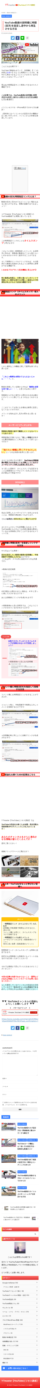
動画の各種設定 (7, 1035)
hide (23, 168)
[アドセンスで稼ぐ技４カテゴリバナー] (29, 865)
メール (5, 1086)
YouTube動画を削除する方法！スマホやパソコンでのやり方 (26, 1178)
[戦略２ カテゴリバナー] (29, 876)
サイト (4, 1094)
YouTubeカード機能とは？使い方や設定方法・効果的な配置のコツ (26, 1146)
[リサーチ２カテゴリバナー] (10, 865)
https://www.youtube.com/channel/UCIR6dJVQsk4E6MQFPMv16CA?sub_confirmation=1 (20, 1020)
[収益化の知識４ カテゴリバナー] (10, 876)
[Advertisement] (20, 145)
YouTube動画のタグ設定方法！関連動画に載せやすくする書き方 (26, 1130)
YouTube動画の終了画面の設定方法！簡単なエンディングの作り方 (26, 1162)
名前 (4, 1078)
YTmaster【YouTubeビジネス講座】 (20, 1381)
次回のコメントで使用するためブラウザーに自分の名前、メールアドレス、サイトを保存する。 (19, 1104)
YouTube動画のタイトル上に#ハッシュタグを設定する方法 (26, 1194)
